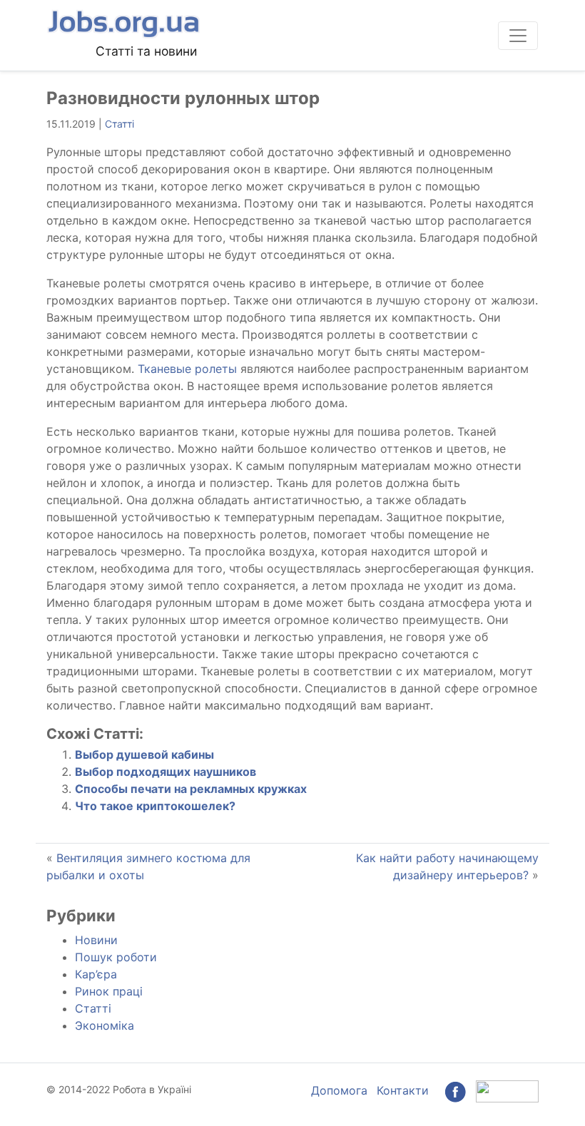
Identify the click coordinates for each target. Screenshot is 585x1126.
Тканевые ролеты (187, 369)
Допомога (339, 1090)
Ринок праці (109, 991)
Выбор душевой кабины (144, 754)
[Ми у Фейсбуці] (455, 1090)
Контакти (403, 1090)
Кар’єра (96, 974)
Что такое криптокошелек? (155, 806)
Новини (96, 940)
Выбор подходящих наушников (165, 771)
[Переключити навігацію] (518, 35)
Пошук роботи (116, 957)
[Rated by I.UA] (507, 1090)
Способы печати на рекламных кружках (191, 789)
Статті (119, 124)
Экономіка (104, 1025)
